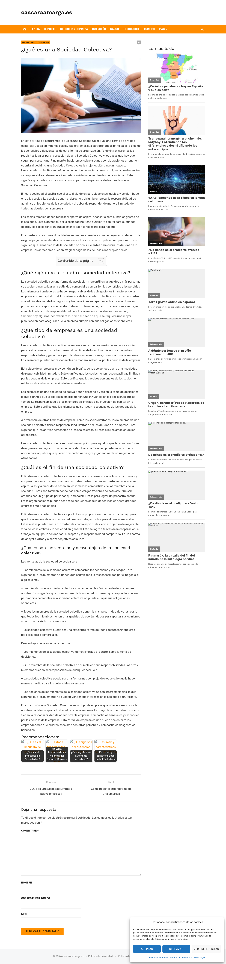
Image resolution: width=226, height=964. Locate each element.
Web (24, 914)
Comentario (30, 830)
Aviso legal (199, 957)
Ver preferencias (206, 949)
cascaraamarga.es (46, 12)
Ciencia (35, 29)
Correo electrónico (35, 898)
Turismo (149, 29)
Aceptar (147, 949)
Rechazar (176, 949)
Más (162, 29)
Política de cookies (158, 957)
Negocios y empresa (74, 29)
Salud (114, 29)
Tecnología (131, 29)
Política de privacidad (181, 957)
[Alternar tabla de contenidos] (99, 261)
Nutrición (99, 29)
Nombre (26, 882)
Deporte (50, 29)
